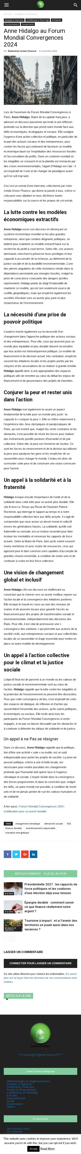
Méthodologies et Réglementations (28, 1081)
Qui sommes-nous (18, 1128)
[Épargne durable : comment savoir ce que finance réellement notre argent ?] (13, 906)
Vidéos (11, 1106)
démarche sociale (53, 823)
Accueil (7, 14)
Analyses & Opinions (19, 1084)
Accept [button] (33, 1148)
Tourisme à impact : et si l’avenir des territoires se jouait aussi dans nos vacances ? (50, 925)
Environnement (12, 24)
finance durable (13, 828)
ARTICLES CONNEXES (28, 873)
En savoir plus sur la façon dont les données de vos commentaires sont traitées (40, 977)
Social (10, 1101)
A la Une (9, 893)
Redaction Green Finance (22, 50)
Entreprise (56, 20)
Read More (47, 1148)
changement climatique (27, 823)
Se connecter (15, 1131)
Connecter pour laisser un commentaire (41, 963)
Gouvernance (28, 24)
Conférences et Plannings (38, 20)
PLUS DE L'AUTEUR (55, 873)
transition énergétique (17, 832)
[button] (75, 5)
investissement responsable (40, 828)
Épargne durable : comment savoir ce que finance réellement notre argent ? (49, 907)
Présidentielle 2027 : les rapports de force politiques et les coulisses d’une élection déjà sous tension (50, 888)
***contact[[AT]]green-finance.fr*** (40, 1055)
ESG (69, 823)
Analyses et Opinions (26, 14)
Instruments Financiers (20, 1087)
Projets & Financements (21, 1089)
